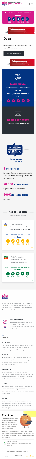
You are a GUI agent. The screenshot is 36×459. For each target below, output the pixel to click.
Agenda (5, 354)
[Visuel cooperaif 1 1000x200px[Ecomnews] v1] (18, 30)
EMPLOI (4, 398)
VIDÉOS (4, 383)
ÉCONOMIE (6, 342)
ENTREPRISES (6, 369)
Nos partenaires (16, 319)
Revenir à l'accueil (14, 53)
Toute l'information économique (15, 3)
